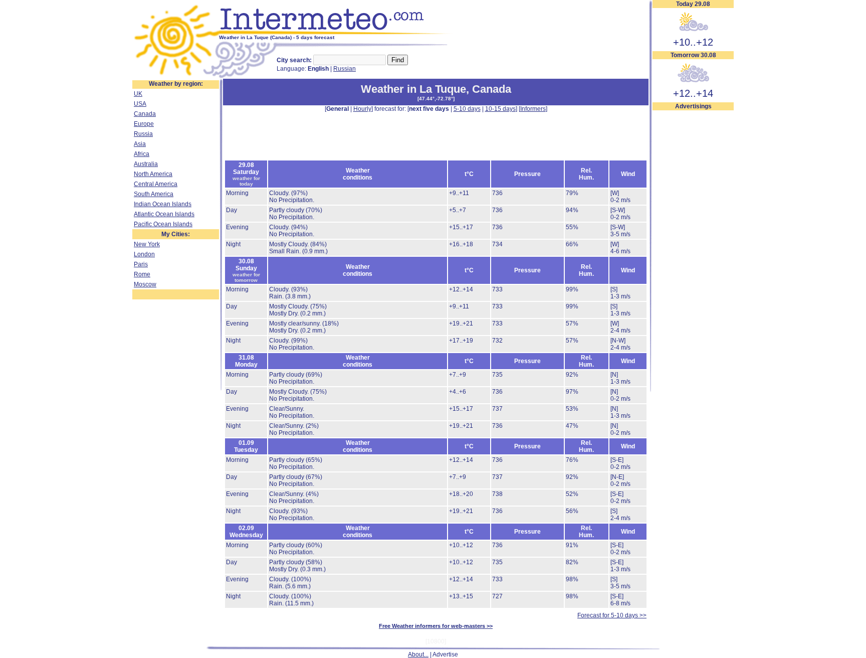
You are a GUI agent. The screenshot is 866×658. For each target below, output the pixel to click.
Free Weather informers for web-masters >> (436, 626)
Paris (141, 264)
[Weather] (175, 76)
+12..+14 (693, 93)
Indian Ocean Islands (162, 204)
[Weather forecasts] (336, 32)
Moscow (145, 284)
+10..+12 (693, 42)
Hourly (362, 108)
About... (418, 654)
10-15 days (500, 108)
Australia (146, 164)
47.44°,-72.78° (436, 98)
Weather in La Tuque (413, 89)
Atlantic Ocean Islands (164, 214)
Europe (144, 123)
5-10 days (467, 108)
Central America (155, 184)
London (144, 254)
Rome (142, 274)
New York (147, 244)
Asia (140, 143)
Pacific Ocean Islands (163, 224)
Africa (141, 153)
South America (153, 194)
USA (140, 103)
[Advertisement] (693, 261)
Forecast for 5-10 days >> (611, 615)
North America (153, 174)
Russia (143, 133)
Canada (145, 113)
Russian (344, 68)
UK (138, 93)
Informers (533, 108)
